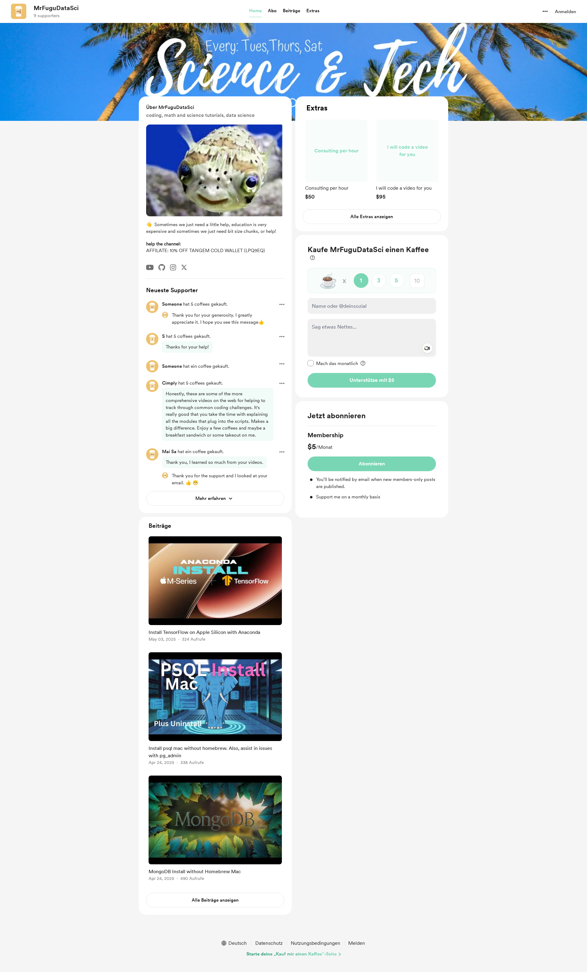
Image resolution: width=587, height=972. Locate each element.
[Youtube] (149, 267)
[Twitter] (184, 267)
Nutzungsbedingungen (315, 943)
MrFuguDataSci (56, 8)
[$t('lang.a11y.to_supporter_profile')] (165, 314)
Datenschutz (269, 943)
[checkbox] (333, 363)
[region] (371, 163)
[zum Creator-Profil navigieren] (18, 11)
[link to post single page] (215, 590)
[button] (255, 11)
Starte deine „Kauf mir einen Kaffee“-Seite (291, 954)
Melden (356, 943)
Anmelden (565, 11)
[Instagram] (173, 267)
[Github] (161, 267)
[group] (336, 159)
